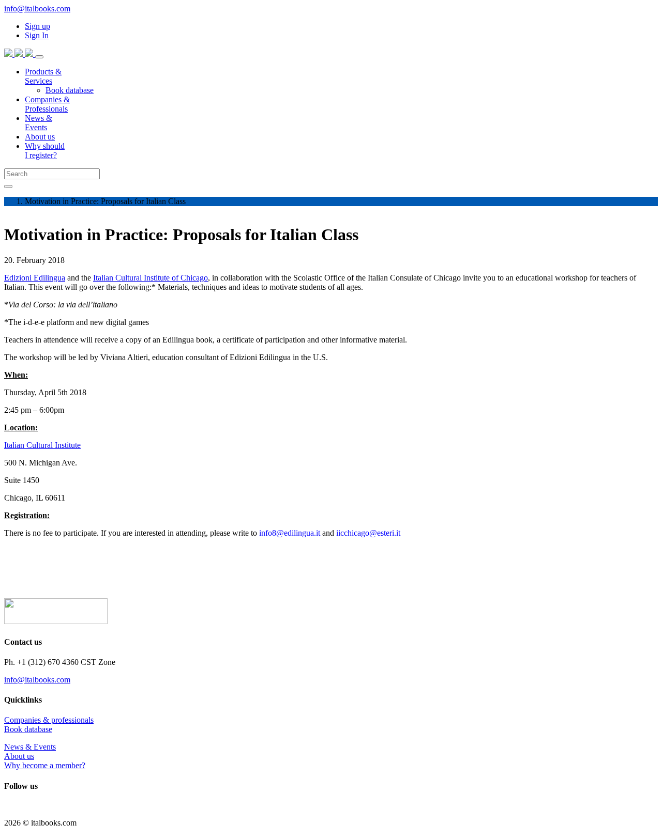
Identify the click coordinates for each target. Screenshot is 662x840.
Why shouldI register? (45, 151)
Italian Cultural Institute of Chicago (150, 277)
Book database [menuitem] (70, 90)
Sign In (37, 35)
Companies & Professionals (47, 104)
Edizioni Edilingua (34, 277)
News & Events (30, 746)
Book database (28, 729)
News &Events (38, 123)
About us (40, 136)
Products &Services (43, 76)
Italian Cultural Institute (42, 445)
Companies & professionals (49, 719)
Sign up (37, 26)
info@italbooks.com (37, 8)
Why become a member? (44, 765)
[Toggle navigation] (39, 56)
